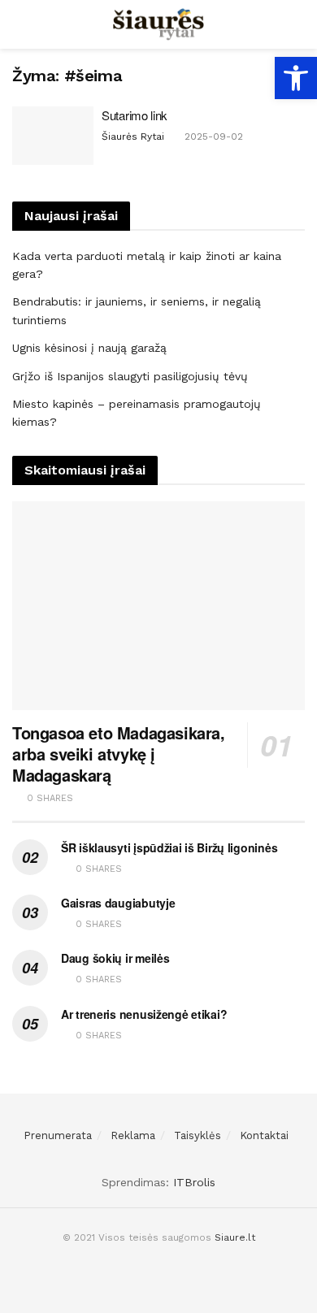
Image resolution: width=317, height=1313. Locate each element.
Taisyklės (197, 1135)
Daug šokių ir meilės (115, 958)
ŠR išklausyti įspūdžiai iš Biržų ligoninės (169, 847)
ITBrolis (194, 1182)
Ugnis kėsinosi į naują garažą (89, 347)
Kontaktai (264, 1135)
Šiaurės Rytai (133, 136)
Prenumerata (58, 1135)
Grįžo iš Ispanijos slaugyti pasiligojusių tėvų (130, 376)
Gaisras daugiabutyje (118, 903)
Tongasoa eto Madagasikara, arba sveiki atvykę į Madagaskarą (118, 753)
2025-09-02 (212, 136)
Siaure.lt (235, 1237)
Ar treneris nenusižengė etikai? (144, 1014)
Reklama (133, 1135)
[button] (296, 78)
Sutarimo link (134, 115)
